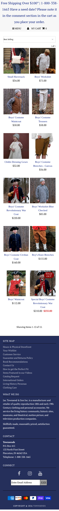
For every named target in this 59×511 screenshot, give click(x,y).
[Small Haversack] (16, 60)
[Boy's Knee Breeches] (42, 239)
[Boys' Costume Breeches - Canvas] (42, 146)
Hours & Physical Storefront (17, 346)
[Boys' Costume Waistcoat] (16, 101)
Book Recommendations (15, 361)
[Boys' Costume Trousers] (42, 101)
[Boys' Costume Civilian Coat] (16, 239)
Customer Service (12, 354)
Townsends (39, 506)
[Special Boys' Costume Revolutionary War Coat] (42, 283)
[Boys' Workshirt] (42, 60)
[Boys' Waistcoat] (16, 283)
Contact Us (8, 365)
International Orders (13, 380)
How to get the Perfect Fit (16, 369)
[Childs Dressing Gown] (16, 146)
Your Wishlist (9, 350)
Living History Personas (15, 383)
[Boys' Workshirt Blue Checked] (42, 190)
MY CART (39, 28)
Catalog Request (11, 376)
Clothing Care (10, 387)
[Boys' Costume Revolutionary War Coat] (16, 190)
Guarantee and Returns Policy (18, 357)
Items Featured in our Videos (17, 372)
